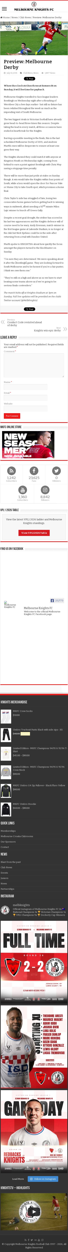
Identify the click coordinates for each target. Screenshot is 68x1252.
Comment (10, 351)
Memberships (8, 831)
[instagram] (42, 1240)
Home (6, 17)
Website (8, 403)
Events (4, 872)
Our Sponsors (8, 841)
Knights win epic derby (47, 329)
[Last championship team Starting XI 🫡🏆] (34, 1046)
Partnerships (7, 889)
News (15, 17)
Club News (25, 17)
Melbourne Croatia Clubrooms (17, 836)
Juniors (4, 878)
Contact (5, 847)
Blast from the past (11, 862)
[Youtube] (38, 1240)
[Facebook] (29, 1240)
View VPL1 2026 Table (34, 533)
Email (7, 393)
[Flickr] (35, 1240)
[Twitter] (31, 1240)
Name (8, 382)
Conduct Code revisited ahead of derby (24, 323)
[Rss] (25, 1240)
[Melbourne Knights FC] (34, 6)
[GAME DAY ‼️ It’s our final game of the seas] (34, 1131)
